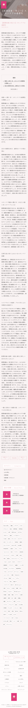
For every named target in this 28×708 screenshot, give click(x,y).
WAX (12, 552)
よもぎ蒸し (6, 472)
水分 (4, 542)
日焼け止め (14, 532)
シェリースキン (7, 575)
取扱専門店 (18, 568)
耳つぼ (5, 591)
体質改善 (6, 475)
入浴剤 (21, 594)
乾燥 (10, 578)
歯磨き (16, 565)
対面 (14, 601)
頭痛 (17, 588)
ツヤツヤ (16, 525)
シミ (14, 621)
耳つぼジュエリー (17, 591)
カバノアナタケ (7, 545)
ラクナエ (5, 578)
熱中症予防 (6, 548)
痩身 (5, 480)
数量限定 (5, 565)
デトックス (14, 538)
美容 (11, 535)
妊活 (11, 529)
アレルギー (10, 608)
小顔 (9, 532)
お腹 (18, 621)
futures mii (17, 575)
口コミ (8, 588)
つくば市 (10, 614)
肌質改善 (15, 529)
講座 (4, 601)
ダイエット (6, 529)
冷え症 (13, 588)
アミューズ (11, 604)
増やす (5, 614)
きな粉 (5, 538)
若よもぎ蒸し (6, 525)
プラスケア (11, 565)
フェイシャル (6, 552)
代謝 (12, 611)
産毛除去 (21, 552)
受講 (9, 594)
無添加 (16, 542)
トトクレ (5, 604)
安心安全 (5, 568)
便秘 (9, 538)
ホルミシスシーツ (15, 558)
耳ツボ (12, 584)
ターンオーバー (10, 542)
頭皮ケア (15, 581)
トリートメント (7, 617)
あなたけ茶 (14, 545)
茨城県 (5, 594)
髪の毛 (16, 611)
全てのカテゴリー (8, 469)
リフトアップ (6, 584)
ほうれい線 (6, 621)
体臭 (9, 611)
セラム (17, 578)
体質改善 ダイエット (9, 477)
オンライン (9, 601)
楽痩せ (21, 542)
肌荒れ (8, 558)
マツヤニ (16, 552)
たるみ (16, 617)
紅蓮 (15, 598)
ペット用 (21, 565)
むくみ (5, 532)
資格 (12, 594)
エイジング (10, 571)
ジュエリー (10, 591)
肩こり (21, 588)
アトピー (20, 548)
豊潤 (9, 598)
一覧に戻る (14, 458)
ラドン (22, 558)
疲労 (11, 621)
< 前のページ (5, 457)
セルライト (20, 538)
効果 (4, 588)
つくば (5, 561)
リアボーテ (19, 561)
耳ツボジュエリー (18, 584)
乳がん (14, 561)
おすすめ (20, 532)
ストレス (16, 608)
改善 (21, 608)
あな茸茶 (20, 545)
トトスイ (19, 601)
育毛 (11, 581)
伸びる (21, 611)
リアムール (6, 581)
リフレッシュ (9, 624)
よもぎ (9, 561)
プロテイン (6, 535)
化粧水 (22, 571)
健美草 (5, 598)
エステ (14, 614)
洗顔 (17, 555)
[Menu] (25, 4)
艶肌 (12, 525)
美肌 (12, 575)
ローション (16, 571)
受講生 (19, 598)
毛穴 (12, 617)
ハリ (13, 578)
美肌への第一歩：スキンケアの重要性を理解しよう (15, 82)
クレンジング (6, 555)
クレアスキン (11, 568)
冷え (16, 548)
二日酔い (11, 548)
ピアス (16, 594)
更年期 (5, 608)
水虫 (21, 555)
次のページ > (23, 457)
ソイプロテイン (16, 535)
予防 (4, 558)
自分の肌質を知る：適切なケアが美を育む (15, 87)
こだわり (12, 555)
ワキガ (5, 611)
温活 (16, 604)
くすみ (5, 571)
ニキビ (21, 525)
